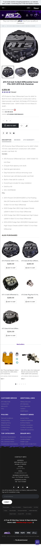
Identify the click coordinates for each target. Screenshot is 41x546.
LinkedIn (10, 133)
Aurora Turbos (24, 418)
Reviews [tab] (17, 140)
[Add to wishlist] (21, 125)
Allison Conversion (16, 507)
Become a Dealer (25, 437)
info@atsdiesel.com (20, 473)
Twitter (6, 133)
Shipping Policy (6, 423)
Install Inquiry (24, 411)
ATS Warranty (24, 404)
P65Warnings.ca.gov (24, 522)
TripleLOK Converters (27, 429)
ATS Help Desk (5, 401)
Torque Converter (27, 507)
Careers (22, 408)
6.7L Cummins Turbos (7, 439)
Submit (6, 502)
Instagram (23, 487)
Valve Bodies (12, 510)
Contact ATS (5, 404)
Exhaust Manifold (22, 510)
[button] (20, 92)
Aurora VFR (21, 514)
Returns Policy (5, 425)
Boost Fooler (13, 514)
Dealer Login (24, 441)
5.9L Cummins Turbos (7, 441)
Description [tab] (6, 140)
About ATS (4, 406)
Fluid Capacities (25, 406)
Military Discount (25, 401)
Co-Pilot (36, 507)
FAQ (2, 408)
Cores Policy (5, 429)
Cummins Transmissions (8, 437)
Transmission (6, 507)
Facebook (3, 133)
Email (13, 133)
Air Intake (28, 514)
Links (28, 8)
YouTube (27, 487)
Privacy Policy (5, 420)
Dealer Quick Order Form (28, 444)
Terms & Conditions (7, 418)
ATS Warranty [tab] (28, 140)
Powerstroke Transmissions (9, 444)
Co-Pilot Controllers (26, 427)
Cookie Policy (5, 427)
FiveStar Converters (26, 425)
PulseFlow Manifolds (26, 420)
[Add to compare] (26, 125)
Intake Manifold (33, 510)
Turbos (5, 510)
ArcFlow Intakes (25, 423)
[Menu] (3, 15)
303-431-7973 (20, 468)
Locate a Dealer (25, 439)
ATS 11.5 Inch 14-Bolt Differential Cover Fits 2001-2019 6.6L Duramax (20, 83)
